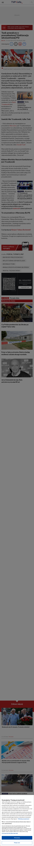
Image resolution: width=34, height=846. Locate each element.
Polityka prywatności (23, 819)
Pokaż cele (17, 842)
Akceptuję (17, 837)
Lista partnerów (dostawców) (10, 833)
